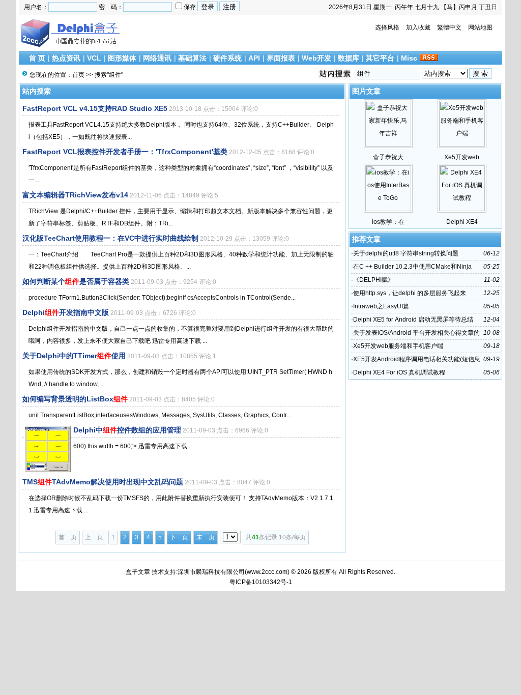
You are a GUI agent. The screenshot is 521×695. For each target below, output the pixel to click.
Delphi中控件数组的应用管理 (127, 430)
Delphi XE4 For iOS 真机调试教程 (399, 372)
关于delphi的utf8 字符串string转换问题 (405, 253)
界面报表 (281, 58)
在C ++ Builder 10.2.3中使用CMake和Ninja (412, 266)
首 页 (37, 58)
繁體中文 (449, 27)
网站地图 (480, 27)
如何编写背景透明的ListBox (75, 399)
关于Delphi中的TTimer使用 (74, 356)
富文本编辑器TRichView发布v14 (75, 195)
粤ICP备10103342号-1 (260, 582)
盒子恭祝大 (388, 157)
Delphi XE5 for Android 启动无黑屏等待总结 (413, 319)
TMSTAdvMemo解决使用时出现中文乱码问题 (102, 482)
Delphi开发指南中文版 (65, 312)
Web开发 (316, 58)
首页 (78, 74)
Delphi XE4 (462, 221)
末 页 (205, 537)
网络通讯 (157, 58)
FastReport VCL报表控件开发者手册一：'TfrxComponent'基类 (124, 152)
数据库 (348, 58)
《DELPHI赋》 (373, 279)
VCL (94, 58)
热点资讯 (66, 58)
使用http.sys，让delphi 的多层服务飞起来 (409, 293)
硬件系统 (227, 58)
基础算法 (192, 58)
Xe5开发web (461, 157)
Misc (409, 58)
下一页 (179, 537)
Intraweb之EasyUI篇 (381, 306)
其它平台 (380, 58)
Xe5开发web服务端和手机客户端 (398, 346)
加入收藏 (418, 27)
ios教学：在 (388, 221)
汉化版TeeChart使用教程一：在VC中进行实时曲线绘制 (110, 238)
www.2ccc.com (267, 571)
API (254, 58)
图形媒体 (122, 58)
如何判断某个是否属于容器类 (75, 281)
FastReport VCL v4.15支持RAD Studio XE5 (94, 108)
